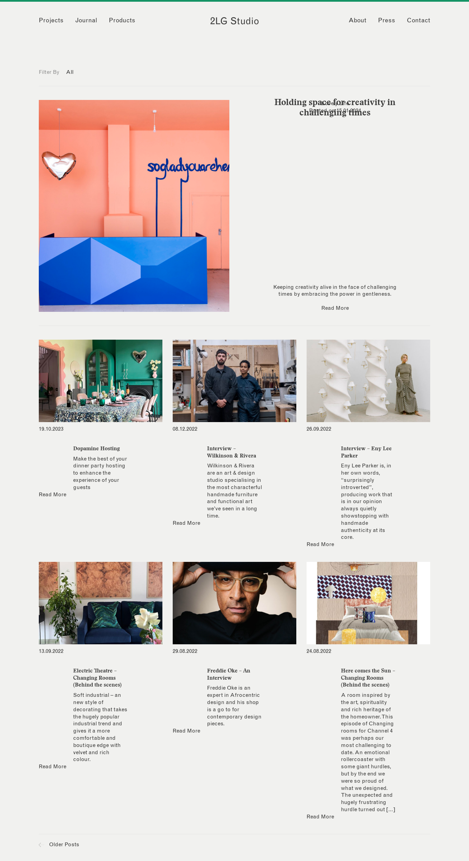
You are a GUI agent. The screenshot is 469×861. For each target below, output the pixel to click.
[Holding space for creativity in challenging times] (134, 206)
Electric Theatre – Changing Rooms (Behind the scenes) (97, 678)
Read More (335, 308)
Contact (418, 21)
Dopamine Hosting (96, 448)
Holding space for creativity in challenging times (335, 107)
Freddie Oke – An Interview (228, 674)
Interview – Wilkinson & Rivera (231, 451)
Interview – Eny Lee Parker (366, 451)
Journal (86, 21)
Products (122, 21)
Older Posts (63, 844)
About (357, 21)
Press (386, 21)
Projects (51, 21)
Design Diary (92, 72)
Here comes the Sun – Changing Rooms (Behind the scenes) (368, 678)
